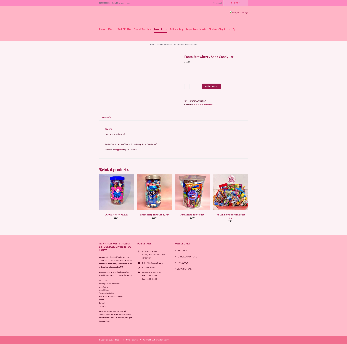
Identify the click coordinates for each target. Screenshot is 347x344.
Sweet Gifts (208, 104)
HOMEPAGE (182, 250)
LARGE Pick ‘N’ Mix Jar (116, 214)
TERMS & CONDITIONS (187, 257)
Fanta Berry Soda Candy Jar (154, 214)
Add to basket (211, 86)
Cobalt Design (163, 340)
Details (126, 192)
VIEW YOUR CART (185, 269)
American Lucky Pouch (192, 214)
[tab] (106, 117)
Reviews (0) (106, 117)
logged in (119, 149)
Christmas (198, 104)
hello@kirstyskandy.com (121, 3)
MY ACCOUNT (183, 263)
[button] (234, 29)
